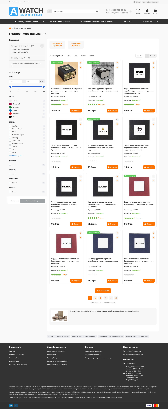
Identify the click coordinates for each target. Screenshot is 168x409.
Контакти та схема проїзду (57, 361)
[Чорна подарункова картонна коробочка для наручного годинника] (103, 73)
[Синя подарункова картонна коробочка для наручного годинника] (103, 243)
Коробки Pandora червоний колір (84, 336)
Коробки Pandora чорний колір (137, 336)
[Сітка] (147, 56)
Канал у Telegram (53, 358)
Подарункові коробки (93, 351)
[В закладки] (80, 63)
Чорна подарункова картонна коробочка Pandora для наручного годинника (102, 204)
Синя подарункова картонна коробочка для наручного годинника (103, 260)
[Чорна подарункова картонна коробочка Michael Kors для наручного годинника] (139, 129)
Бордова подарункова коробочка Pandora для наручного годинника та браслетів (66, 261)
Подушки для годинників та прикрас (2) (26, 64)
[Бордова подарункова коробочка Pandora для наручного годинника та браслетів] (66, 243)
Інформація (15, 347)
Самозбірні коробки (61, 22)
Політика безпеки (16, 358)
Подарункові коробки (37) (20, 49)
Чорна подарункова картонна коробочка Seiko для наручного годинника (64, 204)
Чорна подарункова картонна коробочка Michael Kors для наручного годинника (136, 147)
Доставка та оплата (15, 2)
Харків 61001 (131, 363)
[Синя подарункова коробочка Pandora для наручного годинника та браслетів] (139, 243)
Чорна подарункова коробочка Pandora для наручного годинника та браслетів (66, 147)
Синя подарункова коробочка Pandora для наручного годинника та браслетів (139, 261)
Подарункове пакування (28, 22)
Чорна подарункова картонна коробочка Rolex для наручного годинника (101, 147)
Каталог (89, 347)
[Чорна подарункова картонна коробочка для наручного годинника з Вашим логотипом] (139, 73)
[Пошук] (97, 11)
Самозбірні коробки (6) (20, 58)
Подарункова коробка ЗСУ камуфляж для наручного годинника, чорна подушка (66, 91)
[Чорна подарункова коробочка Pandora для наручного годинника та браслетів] (66, 129)
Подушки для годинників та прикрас (98, 22)
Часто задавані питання (18, 364)
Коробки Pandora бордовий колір (111, 336)
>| (116, 298)
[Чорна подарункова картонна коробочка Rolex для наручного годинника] (103, 129)
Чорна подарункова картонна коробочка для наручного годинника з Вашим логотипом (139, 91)
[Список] (151, 56)
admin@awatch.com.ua (118, 13)
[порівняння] (80, 67)
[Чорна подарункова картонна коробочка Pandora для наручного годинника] (103, 186)
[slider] (10, 86)
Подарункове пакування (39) (22, 46)
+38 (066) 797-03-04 (117, 10)
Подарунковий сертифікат (57, 364)
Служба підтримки (56, 347)
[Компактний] (155, 56)
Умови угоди (14, 361)
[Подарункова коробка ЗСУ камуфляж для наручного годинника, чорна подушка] (66, 73)
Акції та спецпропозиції (56, 351)
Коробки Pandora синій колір (58, 336)
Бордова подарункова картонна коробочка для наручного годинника (139, 203)
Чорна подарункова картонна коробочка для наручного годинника (103, 90)
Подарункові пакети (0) (19, 52)
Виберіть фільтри (32, 201)
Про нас (26, 2)
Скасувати (15, 201)
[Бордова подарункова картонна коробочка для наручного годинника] (139, 186)
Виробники (51, 355)
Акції (129, 22)
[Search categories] (49, 11)
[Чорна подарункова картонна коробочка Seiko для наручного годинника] (66, 186)
